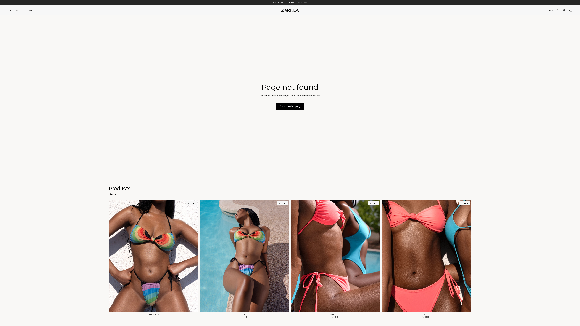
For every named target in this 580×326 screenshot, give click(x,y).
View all (113, 194)
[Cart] (570, 10)
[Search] (557, 10)
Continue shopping (290, 106)
